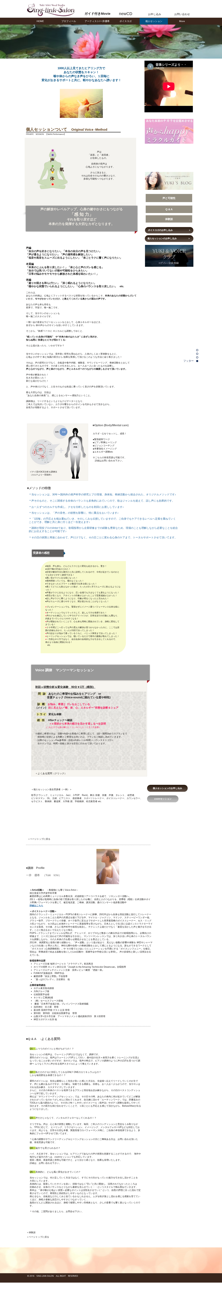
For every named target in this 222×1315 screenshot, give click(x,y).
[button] (97, 21)
